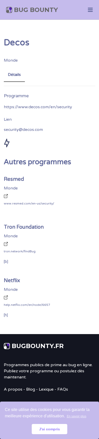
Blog (30, 389)
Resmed (14, 179)
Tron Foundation (24, 227)
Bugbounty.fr (38, 346)
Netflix (12, 281)
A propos (13, 389)
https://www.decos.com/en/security (38, 106)
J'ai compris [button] (49, 429)
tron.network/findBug (20, 251)
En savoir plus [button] (76, 416)
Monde (11, 60)
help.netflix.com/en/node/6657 (27, 305)
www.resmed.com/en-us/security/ (29, 203)
